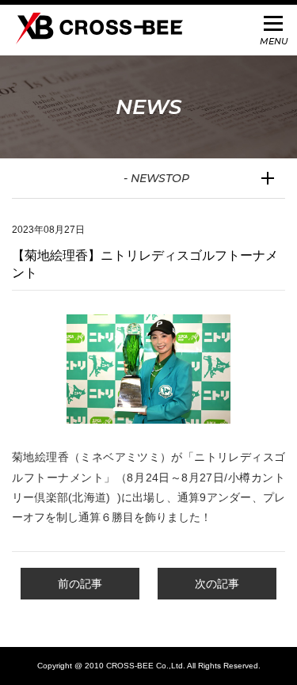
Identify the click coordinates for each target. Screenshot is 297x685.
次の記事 (217, 583)
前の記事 (80, 583)
